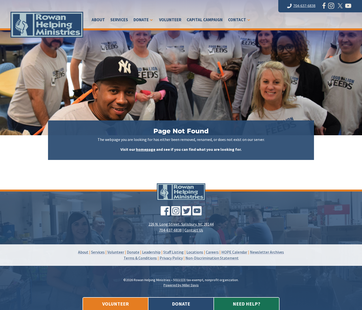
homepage (145, 149)
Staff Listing (173, 252)
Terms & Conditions (140, 257)
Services (119, 20)
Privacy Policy (171, 257)
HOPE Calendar (234, 252)
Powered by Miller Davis (181, 285)
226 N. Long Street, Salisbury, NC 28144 (181, 224)
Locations (194, 252)
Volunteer (170, 20)
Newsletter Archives (267, 252)
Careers (212, 252)
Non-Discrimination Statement (212, 257)
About (98, 20)
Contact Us (193, 230)
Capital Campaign (205, 20)
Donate (141, 20)
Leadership (151, 252)
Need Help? (246, 304)
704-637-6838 (304, 5)
